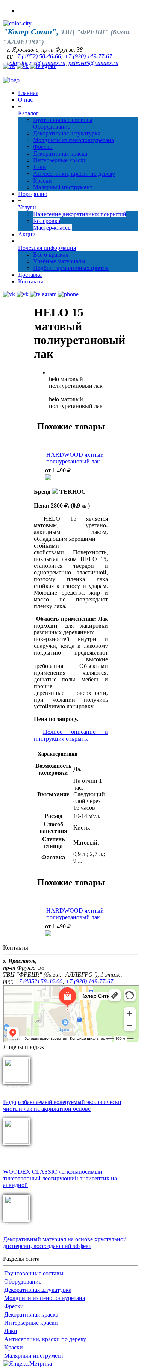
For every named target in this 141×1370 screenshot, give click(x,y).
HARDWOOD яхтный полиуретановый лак (75, 458)
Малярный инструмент (62, 187)
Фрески (43, 147)
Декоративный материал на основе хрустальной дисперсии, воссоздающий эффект (65, 1242)
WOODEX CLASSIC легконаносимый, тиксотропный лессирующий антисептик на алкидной (60, 1178)
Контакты (30, 281)
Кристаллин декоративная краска (56, 1226)
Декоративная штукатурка (66, 133)
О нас (25, 99)
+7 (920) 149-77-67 (88, 56)
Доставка (30, 275)
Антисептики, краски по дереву (74, 174)
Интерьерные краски (60, 160)
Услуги (27, 207)
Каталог (28, 113)
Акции (27, 234)
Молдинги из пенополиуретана (73, 140)
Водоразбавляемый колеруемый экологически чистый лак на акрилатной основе (62, 1105)
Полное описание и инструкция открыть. (71, 735)
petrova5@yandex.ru (93, 63)
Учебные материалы (59, 261)
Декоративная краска (60, 153)
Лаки (39, 167)
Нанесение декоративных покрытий (79, 214)
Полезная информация (47, 248)
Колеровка (46, 221)
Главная (28, 93)
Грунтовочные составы (62, 120)
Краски (42, 180)
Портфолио (32, 194)
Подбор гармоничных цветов (71, 268)
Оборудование (51, 126)
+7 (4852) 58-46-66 (37, 56)
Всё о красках (50, 254)
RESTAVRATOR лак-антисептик (54, 1088)
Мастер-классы (52, 227)
